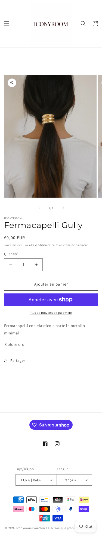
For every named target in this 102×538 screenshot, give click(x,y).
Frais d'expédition (35, 245)
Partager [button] (17, 360)
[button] (7, 24)
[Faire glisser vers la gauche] (39, 208)
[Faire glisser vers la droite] (63, 208)
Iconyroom (24, 528)
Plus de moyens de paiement (51, 313)
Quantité (11, 254)
